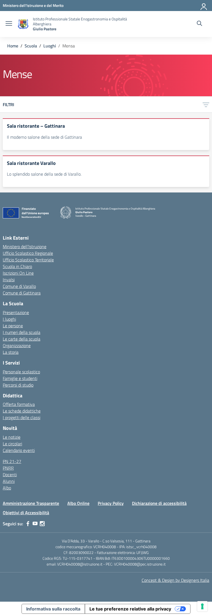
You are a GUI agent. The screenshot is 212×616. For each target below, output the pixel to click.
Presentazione (16, 312)
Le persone (13, 325)
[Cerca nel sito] (199, 24)
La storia (10, 352)
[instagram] (42, 523)
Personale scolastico (21, 371)
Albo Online (78, 503)
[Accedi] (204, 5)
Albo (7, 487)
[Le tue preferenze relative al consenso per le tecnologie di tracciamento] (202, 606)
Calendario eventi (19, 450)
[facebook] (27, 523)
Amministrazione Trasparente (31, 503)
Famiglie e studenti (20, 378)
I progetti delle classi (21, 417)
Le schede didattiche (22, 411)
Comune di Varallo (19, 286)
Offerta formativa (19, 404)
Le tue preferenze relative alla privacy (130, 609)
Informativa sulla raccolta (53, 609)
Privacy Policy (111, 503)
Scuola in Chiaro (17, 266)
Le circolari (12, 443)
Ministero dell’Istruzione (24, 246)
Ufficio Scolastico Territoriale (28, 259)
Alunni (9, 481)
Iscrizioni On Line (18, 273)
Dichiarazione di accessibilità (159, 503)
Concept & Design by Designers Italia (175, 580)
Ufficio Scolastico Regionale (28, 253)
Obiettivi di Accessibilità (26, 512)
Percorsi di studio (18, 385)
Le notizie (11, 437)
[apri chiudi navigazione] (9, 24)
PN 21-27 (12, 461)
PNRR (8, 468)
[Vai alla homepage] (23, 24)
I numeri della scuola (21, 332)
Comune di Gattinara (22, 293)
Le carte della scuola (21, 339)
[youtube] (35, 523)
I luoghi (9, 319)
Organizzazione (17, 345)
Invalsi (9, 279)
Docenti (10, 474)
